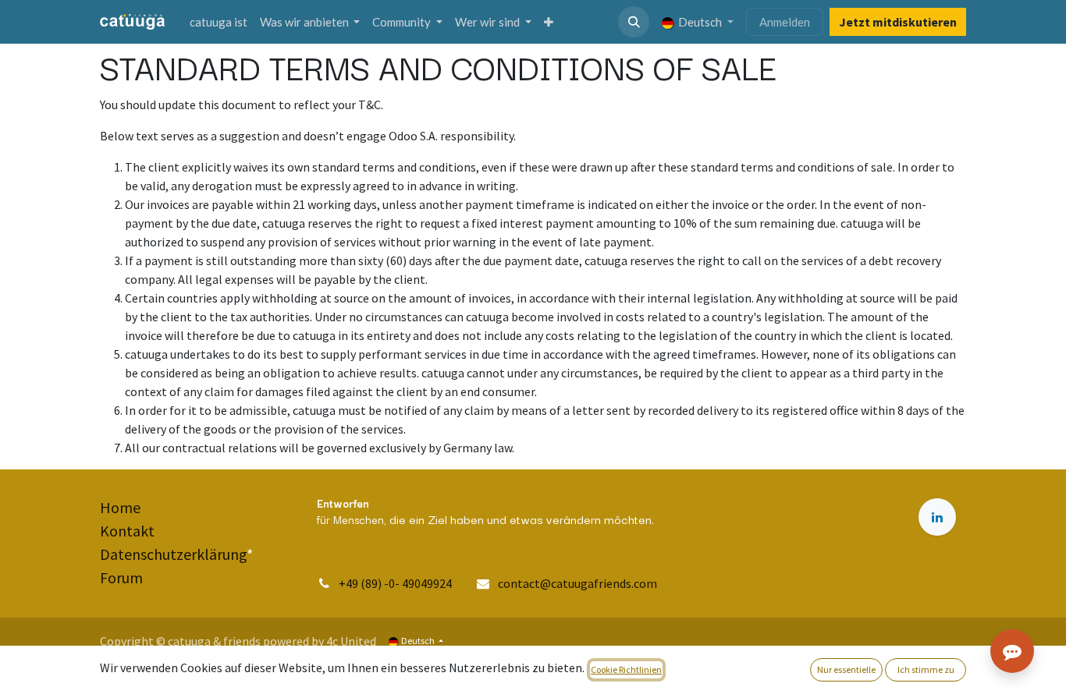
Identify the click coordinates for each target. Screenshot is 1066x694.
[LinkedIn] (937, 517)
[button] (633, 21)
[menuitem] (218, 22)
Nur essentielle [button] (846, 669)
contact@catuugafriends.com (577, 583)
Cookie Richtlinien (626, 669)
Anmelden (784, 22)
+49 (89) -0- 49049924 (396, 583)
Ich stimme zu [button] (925, 669)
